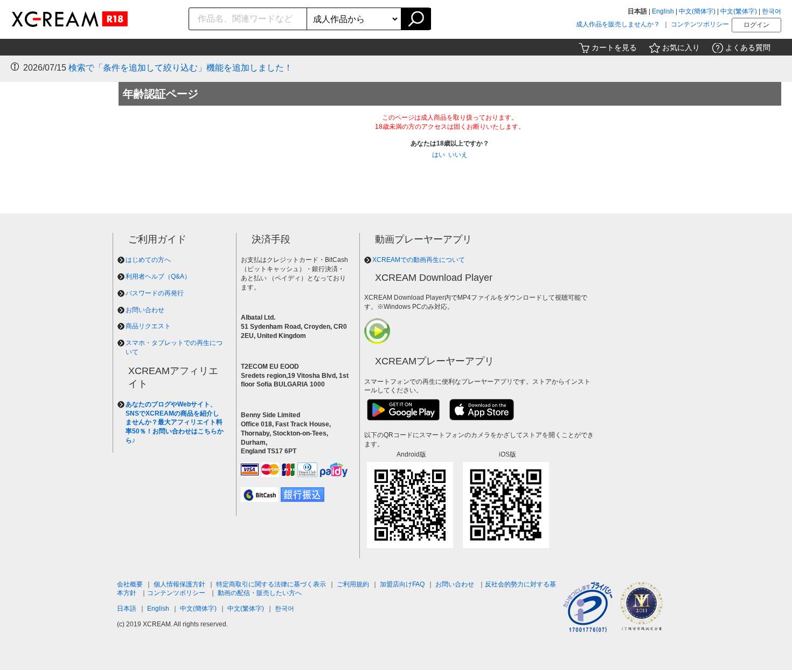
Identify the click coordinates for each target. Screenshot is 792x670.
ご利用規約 (353, 584)
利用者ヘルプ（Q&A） (158, 276)
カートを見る (614, 47)
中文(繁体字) (738, 11)
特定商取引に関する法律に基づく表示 (271, 584)
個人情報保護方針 (179, 584)
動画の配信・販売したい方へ (260, 593)
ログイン (756, 25)
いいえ (458, 154)
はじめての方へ (148, 260)
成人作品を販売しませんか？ (618, 24)
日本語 (126, 608)
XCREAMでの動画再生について (418, 260)
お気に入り (681, 47)
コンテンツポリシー (700, 24)
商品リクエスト (148, 326)
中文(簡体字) (697, 11)
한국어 (771, 11)
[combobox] (248, 19)
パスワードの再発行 (155, 293)
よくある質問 (747, 47)
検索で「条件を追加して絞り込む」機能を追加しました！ (180, 67)
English (663, 11)
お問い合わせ (145, 310)
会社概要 (130, 584)
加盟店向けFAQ (402, 584)
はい (438, 154)
